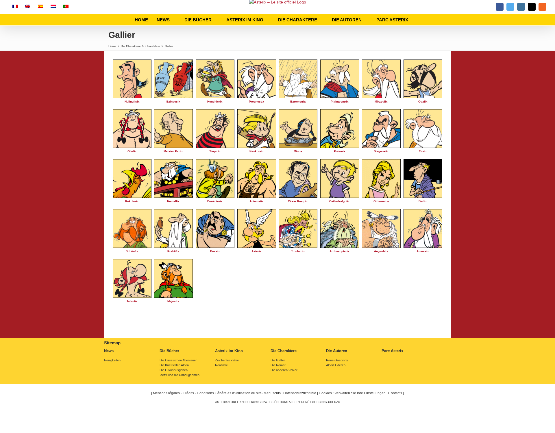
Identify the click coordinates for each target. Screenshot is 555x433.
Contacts (395, 393)
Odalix (423, 101)
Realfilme (221, 365)
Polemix (339, 151)
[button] (418, 19)
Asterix (256, 251)
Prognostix (256, 101)
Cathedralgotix (339, 201)
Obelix (132, 151)
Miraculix (381, 101)
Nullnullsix (132, 101)
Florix (423, 151)
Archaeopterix (339, 251)
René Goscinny (337, 360)
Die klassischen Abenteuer (178, 360)
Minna (298, 151)
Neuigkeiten (112, 360)
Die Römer (278, 365)
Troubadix (298, 251)
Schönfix (132, 251)
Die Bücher (169, 351)
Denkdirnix (215, 201)
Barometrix (298, 101)
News (109, 351)
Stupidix (215, 151)
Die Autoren (336, 351)
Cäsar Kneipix (298, 201)
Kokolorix (132, 201)
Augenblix (381, 251)
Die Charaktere (284, 351)
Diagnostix (381, 151)
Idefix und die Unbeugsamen (179, 375)
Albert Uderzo (335, 365)
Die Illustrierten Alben (174, 365)
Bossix (215, 251)
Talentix (132, 301)
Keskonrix (256, 151)
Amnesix (423, 251)
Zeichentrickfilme (227, 360)
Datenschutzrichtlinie (299, 393)
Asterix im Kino (229, 351)
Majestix (173, 301)
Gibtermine (381, 201)
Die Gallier (278, 360)
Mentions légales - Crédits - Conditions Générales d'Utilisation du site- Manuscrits (217, 393)
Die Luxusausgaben (174, 370)
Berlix (423, 201)
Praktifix (173, 251)
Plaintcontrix (340, 101)
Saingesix (173, 101)
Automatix (256, 201)
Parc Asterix (392, 351)
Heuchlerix (215, 101)
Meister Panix (173, 151)
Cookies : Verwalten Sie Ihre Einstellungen (352, 393)
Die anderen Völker (284, 370)
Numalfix (173, 201)
